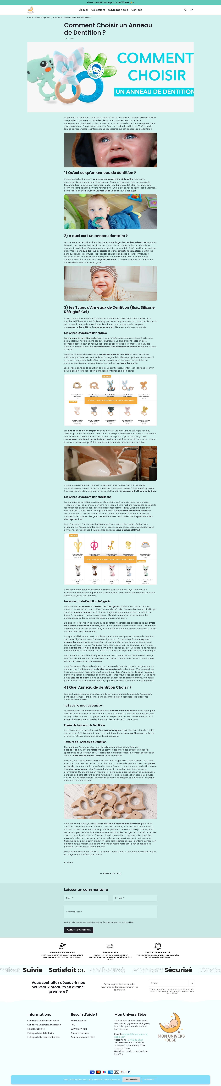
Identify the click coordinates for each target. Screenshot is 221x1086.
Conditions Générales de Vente (43, 1020)
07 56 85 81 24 (135, 1039)
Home (30, 18)
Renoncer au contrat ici (83, 1037)
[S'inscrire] (192, 983)
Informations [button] (39, 1014)
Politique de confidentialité (40, 1033)
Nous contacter (79, 1020)
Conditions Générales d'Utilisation (44, 1024)
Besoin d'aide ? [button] (84, 1014)
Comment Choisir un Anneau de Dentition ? (72, 18)
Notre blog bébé (42, 18)
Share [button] (70, 862)
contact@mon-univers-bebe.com (131, 1035)
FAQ (73, 1024)
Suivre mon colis (79, 1028)
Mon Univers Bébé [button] (130, 1014)
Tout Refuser (149, 1080)
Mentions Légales (36, 1028)
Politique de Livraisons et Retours (43, 1037)
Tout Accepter (131, 1080)
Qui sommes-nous (80, 1033)
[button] (186, 10)
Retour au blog (112, 873)
